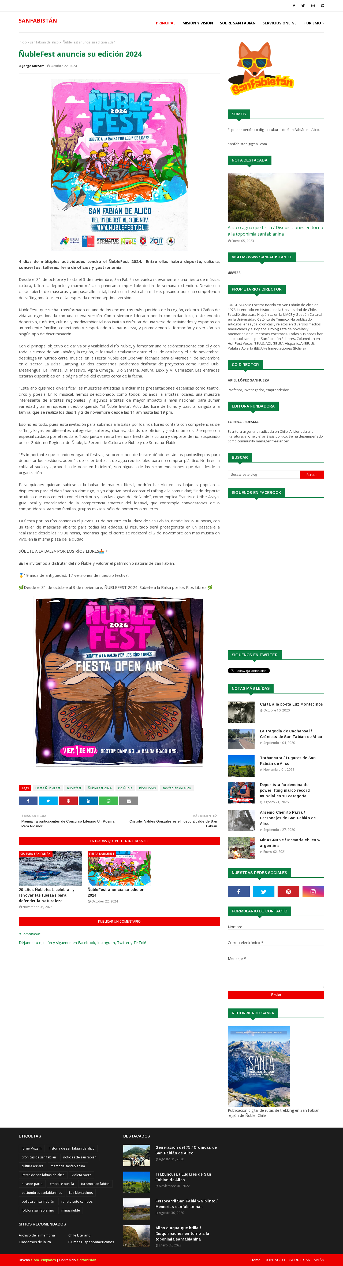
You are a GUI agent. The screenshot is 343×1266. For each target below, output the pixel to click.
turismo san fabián (95, 1183)
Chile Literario (79, 1235)
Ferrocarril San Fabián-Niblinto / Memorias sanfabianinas (186, 1204)
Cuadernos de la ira (35, 1241)
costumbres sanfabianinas (42, 1192)
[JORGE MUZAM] (276, 197)
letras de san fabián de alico (43, 1175)
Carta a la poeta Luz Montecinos (291, 704)
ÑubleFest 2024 (99, 788)
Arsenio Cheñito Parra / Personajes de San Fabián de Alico (288, 818)
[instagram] (313, 5)
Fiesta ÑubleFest (47, 788)
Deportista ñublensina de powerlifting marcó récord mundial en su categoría (285, 790)
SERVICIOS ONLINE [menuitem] (280, 22)
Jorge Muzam (33, 66)
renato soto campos (76, 1201)
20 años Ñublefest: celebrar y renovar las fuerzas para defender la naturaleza (46, 895)
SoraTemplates (43, 1260)
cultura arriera (32, 1166)
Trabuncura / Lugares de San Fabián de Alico (288, 761)
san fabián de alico (44, 42)
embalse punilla (62, 1183)
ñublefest (74, 788)
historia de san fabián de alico (72, 1148)
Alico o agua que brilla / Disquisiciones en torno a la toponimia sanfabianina (275, 231)
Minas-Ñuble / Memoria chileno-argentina (290, 843)
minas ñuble (70, 1210)
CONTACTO (274, 1260)
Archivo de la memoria (37, 1235)
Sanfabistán (86, 1260)
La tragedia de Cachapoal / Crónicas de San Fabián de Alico (291, 734)
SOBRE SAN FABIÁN (306, 1260)
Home (255, 1260)
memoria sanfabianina (68, 1166)
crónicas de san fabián (39, 1157)
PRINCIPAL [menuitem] (166, 22)
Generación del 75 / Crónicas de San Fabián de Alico (186, 1150)
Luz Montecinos (81, 1192)
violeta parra (81, 1175)
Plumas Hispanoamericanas (91, 1241)
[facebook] (294, 5)
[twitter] (303, 5)
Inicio (23, 42)
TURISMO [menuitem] (312, 22)
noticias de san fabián (79, 1157)
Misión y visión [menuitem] (197, 22)
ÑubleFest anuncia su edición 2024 (116, 892)
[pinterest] (321, 5)
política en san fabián (38, 1201)
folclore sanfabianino (38, 1210)
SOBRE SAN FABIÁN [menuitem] (238, 22)
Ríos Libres (147, 788)
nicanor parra (32, 1183)
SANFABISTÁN (38, 20)
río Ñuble (125, 788)
